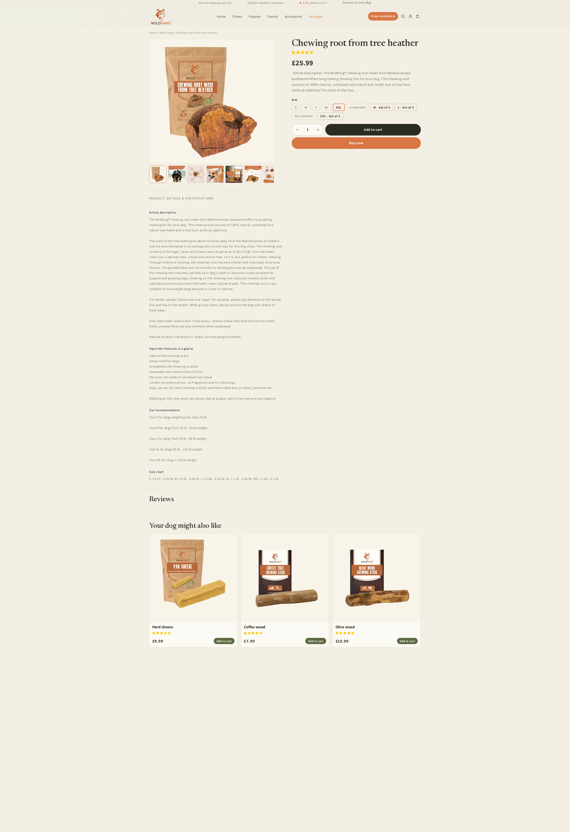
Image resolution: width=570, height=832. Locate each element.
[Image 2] (177, 174)
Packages (316, 16)
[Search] (403, 16)
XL (326, 107)
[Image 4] (215, 174)
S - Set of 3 (357, 107)
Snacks (272, 16)
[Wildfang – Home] (161, 16)
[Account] (410, 16)
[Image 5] (234, 174)
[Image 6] (253, 174)
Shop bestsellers (383, 16)
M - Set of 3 (381, 107)
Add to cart (373, 129)
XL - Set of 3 (304, 116)
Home (221, 16)
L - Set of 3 (406, 107)
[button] (303, 52)
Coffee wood (254, 626)
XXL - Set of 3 (330, 116)
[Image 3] (196, 174)
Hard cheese (162, 626)
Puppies (255, 16)
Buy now (356, 143)
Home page (166, 33)
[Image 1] (158, 174)
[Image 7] (272, 174)
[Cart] (417, 16)
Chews (237, 16)
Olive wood (345, 626)
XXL (339, 107)
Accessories (293, 16)
